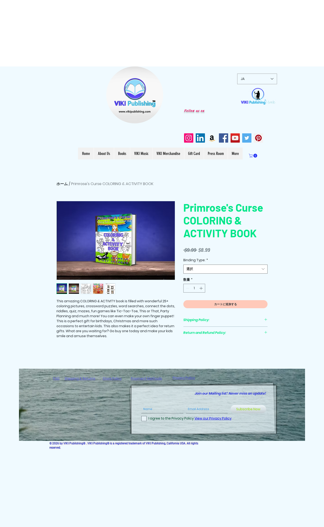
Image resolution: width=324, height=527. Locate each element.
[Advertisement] (142, 33)
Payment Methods (146, 378)
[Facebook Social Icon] (223, 138)
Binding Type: (195, 260)
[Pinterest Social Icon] (258, 138)
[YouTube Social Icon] (235, 138)
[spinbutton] (194, 288)
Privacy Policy (184, 377)
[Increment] (201, 288)
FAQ (56, 378)
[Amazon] (212, 138)
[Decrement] (187, 288)
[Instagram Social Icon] (188, 138)
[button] (157, 118)
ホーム (62, 184)
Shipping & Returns (80, 378)
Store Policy (112, 378)
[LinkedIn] (200, 138)
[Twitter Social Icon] (246, 138)
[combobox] (225, 269)
